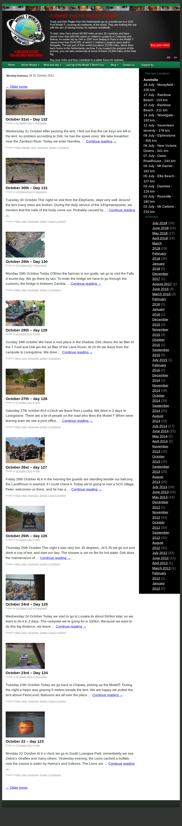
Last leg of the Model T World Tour (85, 65)
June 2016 (160, 289)
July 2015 (159, 360)
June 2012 (160, 558)
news (33, 147)
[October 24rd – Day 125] (25, 599)
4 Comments (55, 290)
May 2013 (160, 497)
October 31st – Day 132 (26, 119)
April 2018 (160, 238)
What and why (51, 65)
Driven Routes (29, 65)
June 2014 (160, 431)
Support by (147, 65)
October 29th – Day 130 (27, 261)
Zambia (52, 147)
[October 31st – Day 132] (25, 114)
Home (11, 65)
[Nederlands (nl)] (175, 57)
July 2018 (159, 223)
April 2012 (160, 563)
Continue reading (101, 141)
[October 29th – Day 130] (25, 256)
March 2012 (161, 568)
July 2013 (159, 487)
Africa (18, 147)
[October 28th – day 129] (25, 325)
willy (38, 334)
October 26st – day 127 (26, 467)
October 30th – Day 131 (27, 188)
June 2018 (160, 228)
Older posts (17, 87)
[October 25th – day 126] (25, 531)
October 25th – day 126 (26, 536)
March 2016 (161, 294)
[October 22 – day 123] (25, 736)
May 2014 (160, 436)
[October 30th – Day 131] (25, 183)
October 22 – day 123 (25, 741)
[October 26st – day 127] (25, 462)
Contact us (129, 65)
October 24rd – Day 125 (27, 604)
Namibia (26, 147)
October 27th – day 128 (26, 399)
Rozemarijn (41, 123)
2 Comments (55, 427)
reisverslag (42, 147)
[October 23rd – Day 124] (25, 668)
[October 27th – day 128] (25, 393)
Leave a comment (57, 221)
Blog (113, 65)
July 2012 (159, 553)
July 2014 (159, 426)
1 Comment (63, 147)
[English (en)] (168, 57)
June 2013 (160, 492)
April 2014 (160, 441)
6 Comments (55, 358)
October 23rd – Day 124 (27, 673)
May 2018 (160, 233)
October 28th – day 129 (26, 330)
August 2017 (162, 284)
